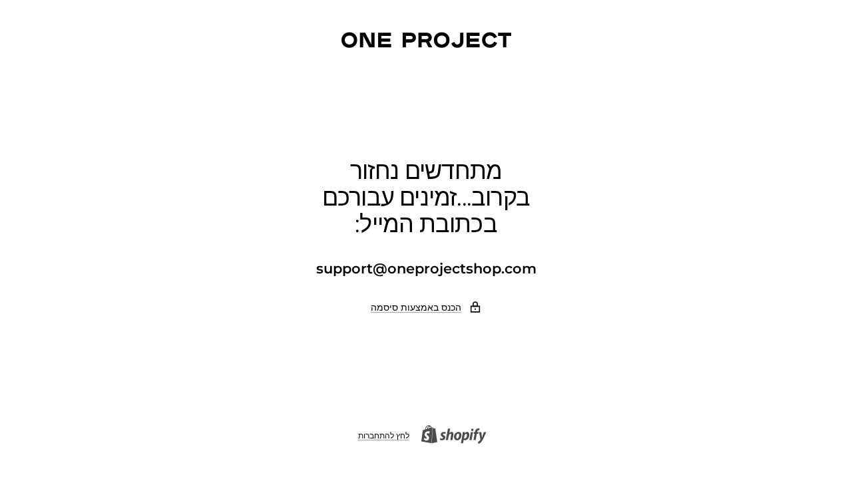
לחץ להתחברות (383, 435)
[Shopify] (458, 436)
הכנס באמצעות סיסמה (416, 307)
